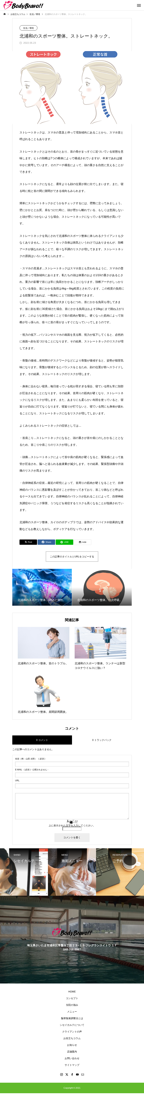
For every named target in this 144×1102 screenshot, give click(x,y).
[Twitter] (66, 1074)
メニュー (72, 1011)
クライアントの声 (72, 1031)
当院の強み (72, 1005)
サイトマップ (72, 1065)
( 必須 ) (30, 759)
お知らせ (72, 1045)
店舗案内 (72, 1051)
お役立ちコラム (72, 1038)
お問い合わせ (72, 1058)
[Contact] (82, 1074)
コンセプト (72, 998)
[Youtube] (77, 1074)
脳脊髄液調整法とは (72, 1018)
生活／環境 (28, 28)
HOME (72, 991)
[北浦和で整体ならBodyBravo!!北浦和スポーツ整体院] (23, 5)
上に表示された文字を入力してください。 (72, 825)
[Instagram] (61, 1074)
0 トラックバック (102, 740)
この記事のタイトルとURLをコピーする (72, 556)
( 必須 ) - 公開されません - (31, 770)
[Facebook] (72, 1074)
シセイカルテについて (72, 1025)
